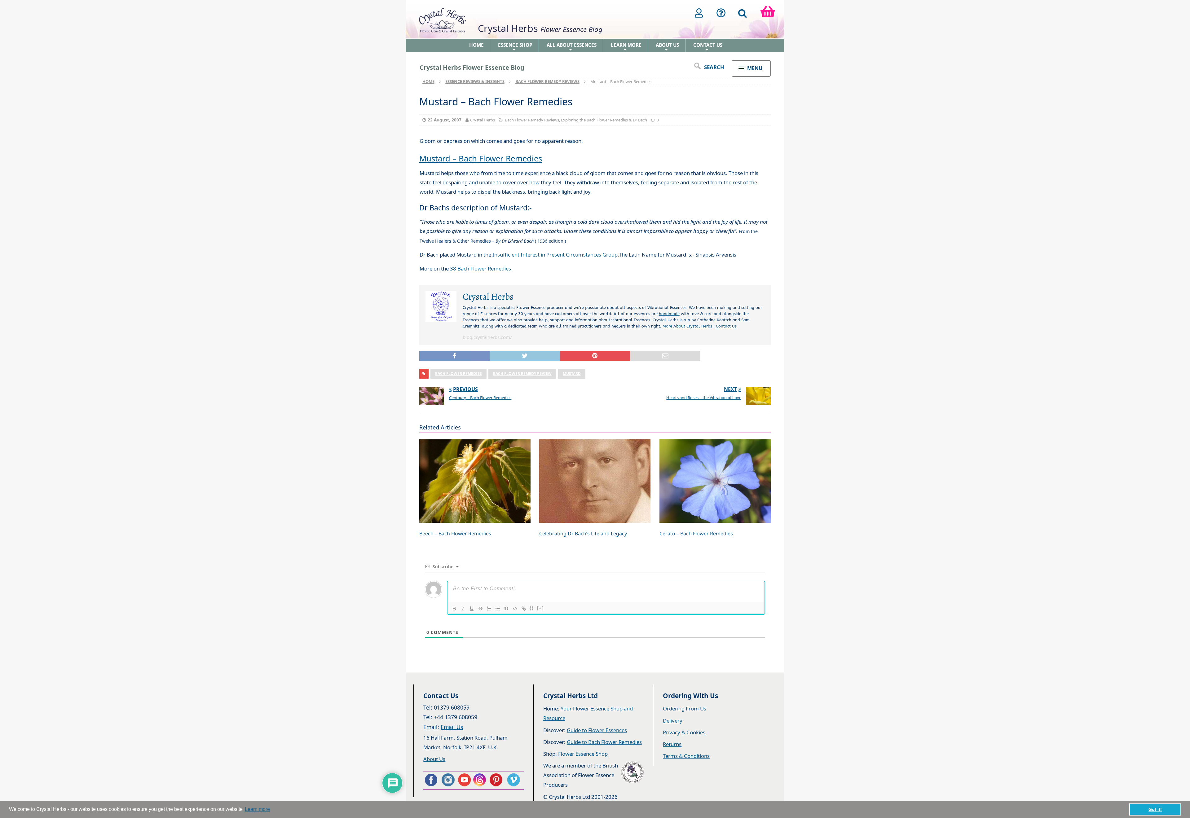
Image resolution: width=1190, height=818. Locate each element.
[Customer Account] (698, 13)
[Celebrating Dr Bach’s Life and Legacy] (594, 482)
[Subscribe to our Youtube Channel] (464, 779)
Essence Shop (515, 47)
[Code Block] (515, 608)
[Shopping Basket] (768, 13)
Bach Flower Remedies (458, 373)
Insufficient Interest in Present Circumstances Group (555, 254)
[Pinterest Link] (497, 779)
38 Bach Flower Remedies (480, 268)
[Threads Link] (480, 779)
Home (476, 45)
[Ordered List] (489, 608)
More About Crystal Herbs (687, 326)
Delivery (672, 720)
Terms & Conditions (686, 755)
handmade (669, 313)
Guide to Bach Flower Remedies (604, 741)
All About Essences (572, 47)
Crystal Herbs (482, 120)
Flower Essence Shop (583, 753)
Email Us (452, 727)
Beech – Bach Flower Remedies (455, 533)
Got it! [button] (1155, 809)
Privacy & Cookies (684, 732)
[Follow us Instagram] (447, 779)
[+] (540, 608)
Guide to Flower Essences (597, 730)
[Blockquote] (506, 608)
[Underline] (471, 608)
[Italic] (463, 608)
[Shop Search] (742, 13)
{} (532, 608)
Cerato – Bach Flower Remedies (696, 533)
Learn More (626, 47)
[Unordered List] (497, 608)
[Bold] (454, 608)
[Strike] (480, 608)
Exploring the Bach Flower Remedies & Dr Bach (604, 120)
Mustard (572, 373)
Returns (672, 744)
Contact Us (707, 47)
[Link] (523, 608)
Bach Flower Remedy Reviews (532, 120)
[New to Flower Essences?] (721, 13)
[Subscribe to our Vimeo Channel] (514, 779)
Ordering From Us (684, 708)
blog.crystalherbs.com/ (487, 337)
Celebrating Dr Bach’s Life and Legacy (583, 533)
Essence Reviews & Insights (475, 81)
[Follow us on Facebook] (431, 779)
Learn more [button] (257, 809)
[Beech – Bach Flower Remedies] (475, 482)
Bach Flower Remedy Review (522, 373)
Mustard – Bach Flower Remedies (480, 158)
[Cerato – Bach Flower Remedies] (715, 482)
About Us (667, 47)
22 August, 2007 (444, 120)
